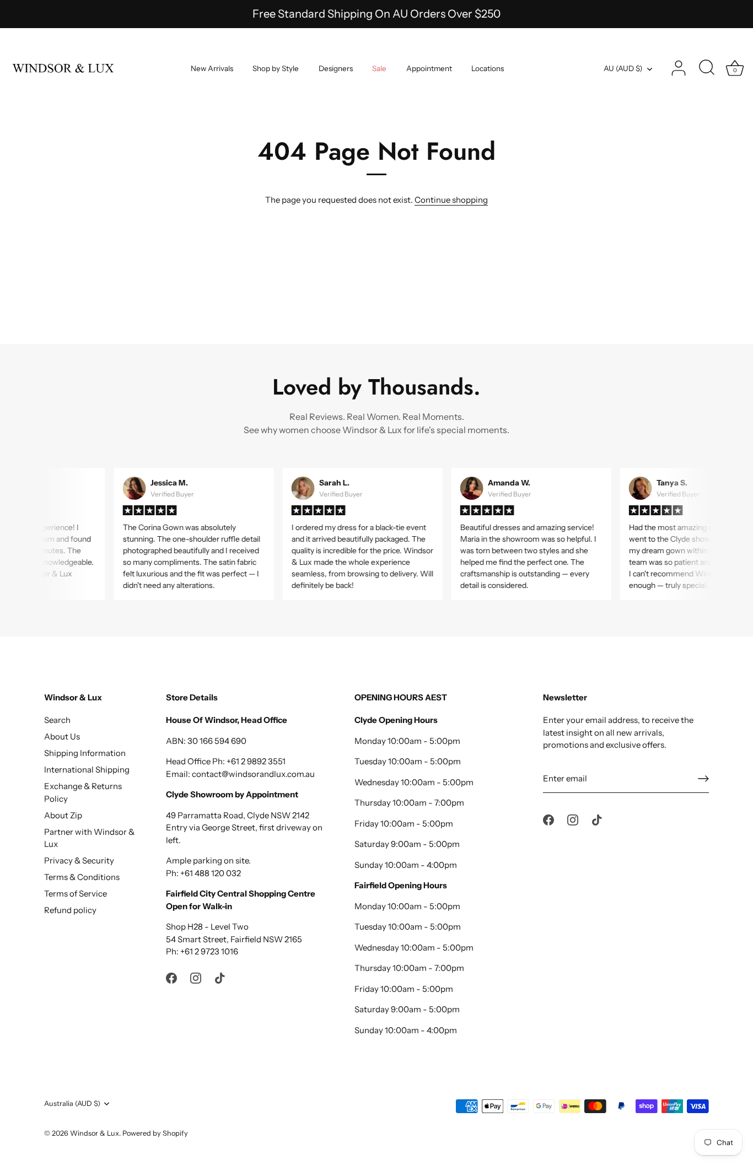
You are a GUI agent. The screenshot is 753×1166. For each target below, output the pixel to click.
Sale (379, 68)
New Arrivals (212, 68)
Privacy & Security (79, 860)
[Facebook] (171, 977)
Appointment (429, 68)
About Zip (63, 815)
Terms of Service (75, 893)
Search (57, 720)
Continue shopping (451, 200)
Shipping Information (85, 753)
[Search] (707, 68)
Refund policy (70, 910)
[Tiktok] (219, 977)
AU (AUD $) (623, 68)
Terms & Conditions (82, 877)
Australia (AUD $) (72, 1103)
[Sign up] (703, 778)
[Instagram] (195, 977)
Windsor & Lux (94, 1133)
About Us (62, 736)
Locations (487, 68)
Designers (336, 68)
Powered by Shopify (155, 1133)
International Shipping (87, 769)
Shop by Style (275, 68)
